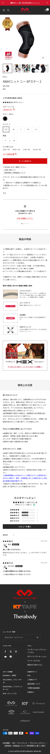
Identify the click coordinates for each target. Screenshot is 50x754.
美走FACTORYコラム (34, 665)
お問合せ (30, 692)
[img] (8, 541)
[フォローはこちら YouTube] (5, 656)
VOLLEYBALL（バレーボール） (12, 680)
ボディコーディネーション (37, 656)
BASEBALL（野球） (10, 675)
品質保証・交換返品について (15, 746)
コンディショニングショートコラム (37, 650)
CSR (13, 743)
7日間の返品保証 (33, 688)
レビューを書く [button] (25, 526)
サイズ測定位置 (8, 154)
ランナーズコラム (33, 660)
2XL (36, 129)
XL (28, 129)
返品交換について (33, 684)
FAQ (28, 675)
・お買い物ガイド (9, 170)
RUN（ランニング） (10, 693)
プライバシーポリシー (37, 743)
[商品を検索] (8, 10)
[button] (8, 102)
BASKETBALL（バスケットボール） (12, 687)
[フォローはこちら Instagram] (15, 651)
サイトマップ (22, 743)
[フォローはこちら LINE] (10, 656)
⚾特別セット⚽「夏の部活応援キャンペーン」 (25, 3)
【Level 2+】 (7, 109)
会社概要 (6, 743)
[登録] (37, 637)
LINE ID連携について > (25, 218)
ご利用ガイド (32, 679)
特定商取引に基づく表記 (36, 746)
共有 (4, 193)
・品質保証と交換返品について (14, 172)
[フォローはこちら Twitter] (10, 651)
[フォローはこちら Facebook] (5, 651)
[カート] (46, 10)
